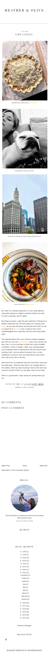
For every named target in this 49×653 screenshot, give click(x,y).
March (24, 593)
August (24, 581)
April (24, 590)
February (24, 596)
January (24, 599)
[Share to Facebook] (40, 384)
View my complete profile (24, 521)
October (24, 578)
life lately (28, 387)
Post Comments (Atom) (20, 470)
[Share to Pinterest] (42, 384)
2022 (24, 564)
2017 (24, 606)
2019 (24, 573)
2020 (24, 570)
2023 (24, 561)
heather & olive (24, 10)
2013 (24, 618)
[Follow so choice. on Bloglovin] (6, 640)
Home (25, 466)
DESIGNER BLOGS (34, 650)
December (24, 575)
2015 (24, 612)
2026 (24, 552)
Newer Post (6, 466)
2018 (24, 603)
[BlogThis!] (35, 384)
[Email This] (33, 384)
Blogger (28, 625)
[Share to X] (37, 384)
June (24, 584)
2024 (24, 558)
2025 (24, 555)
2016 (24, 609)
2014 (24, 615)
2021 (24, 567)
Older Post (43, 466)
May (24, 587)
